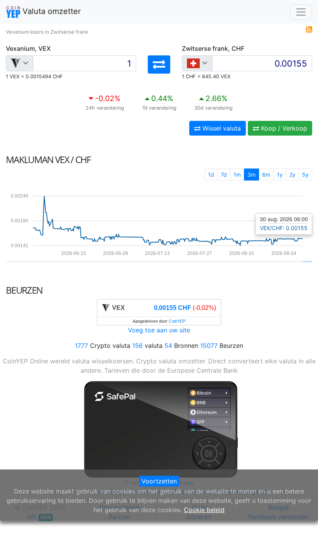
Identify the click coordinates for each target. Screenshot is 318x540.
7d (224, 174)
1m (237, 174)
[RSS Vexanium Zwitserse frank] (309, 29)
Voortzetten (159, 481)
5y (305, 174)
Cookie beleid (204, 510)
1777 (81, 345)
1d (211, 174)
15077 (209, 345)
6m (266, 174)
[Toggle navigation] (301, 12)
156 (137, 345)
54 (168, 345)
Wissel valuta (220, 128)
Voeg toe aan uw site (159, 330)
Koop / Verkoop (283, 128)
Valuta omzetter (50, 11)
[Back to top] (301, 523)
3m (251, 174)
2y (292, 174)
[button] (159, 64)
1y (280, 174)
